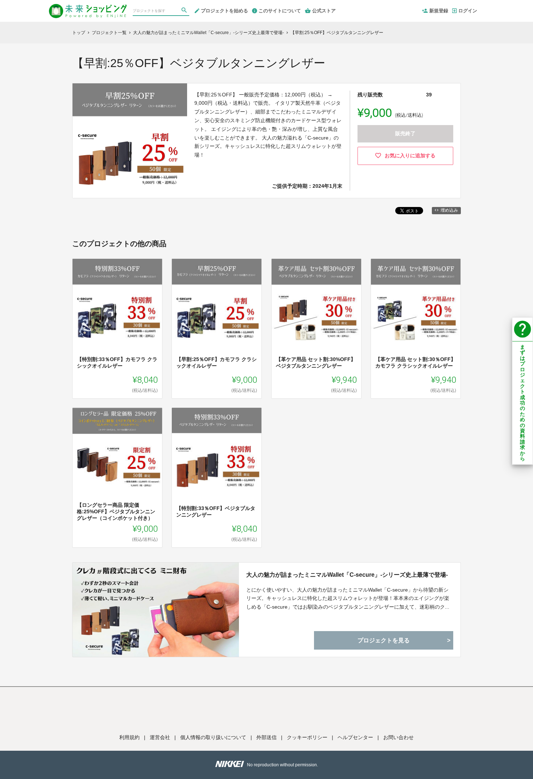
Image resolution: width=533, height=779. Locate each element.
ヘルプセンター (355, 737)
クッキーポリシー (307, 737)
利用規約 (129, 737)
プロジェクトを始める (224, 10)
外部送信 (266, 737)
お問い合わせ (398, 737)
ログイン (467, 10)
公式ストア (324, 10)
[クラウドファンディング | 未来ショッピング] (88, 8)
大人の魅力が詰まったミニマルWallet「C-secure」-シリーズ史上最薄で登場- (347, 575)
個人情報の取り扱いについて (213, 737)
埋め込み (449, 210)
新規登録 (438, 10)
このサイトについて (280, 10)
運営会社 (160, 737)
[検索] (185, 11)
